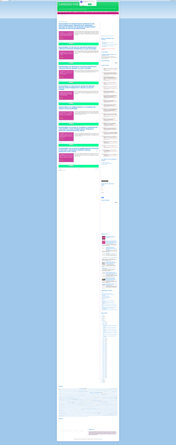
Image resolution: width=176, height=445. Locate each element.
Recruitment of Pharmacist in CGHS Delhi (89, 411)
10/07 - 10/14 (104, 341)
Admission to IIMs (62, 389)
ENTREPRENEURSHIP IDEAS (73, 395)
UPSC (110, 414)
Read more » (60, 41)
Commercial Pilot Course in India (109, 393)
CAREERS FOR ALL (71, 4)
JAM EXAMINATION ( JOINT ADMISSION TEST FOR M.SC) (109, 307)
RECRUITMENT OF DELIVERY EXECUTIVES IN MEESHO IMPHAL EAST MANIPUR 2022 (110, 155)
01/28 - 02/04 (104, 375)
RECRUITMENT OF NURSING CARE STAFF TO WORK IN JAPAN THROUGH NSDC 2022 (110, 142)
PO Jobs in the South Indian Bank (70, 44)
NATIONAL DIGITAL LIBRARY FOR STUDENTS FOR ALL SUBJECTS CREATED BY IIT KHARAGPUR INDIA (109, 91)
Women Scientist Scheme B (77, 416)
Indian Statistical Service (73, 398)
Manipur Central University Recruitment (101, 404)
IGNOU (72, 397)
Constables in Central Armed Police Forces (71, 394)
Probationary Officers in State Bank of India (67, 409)
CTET (95, 394)
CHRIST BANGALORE (63, 393)
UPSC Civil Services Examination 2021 (68, 415)
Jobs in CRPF (113, 399)
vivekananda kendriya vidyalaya (105, 415)
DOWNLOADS (65, 395)
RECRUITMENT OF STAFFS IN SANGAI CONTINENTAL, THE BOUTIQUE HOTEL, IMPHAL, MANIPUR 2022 (110, 101)
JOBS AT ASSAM (113, 398)
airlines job (87, 390)
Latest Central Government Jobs (96, 400)
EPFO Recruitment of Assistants (81, 395)
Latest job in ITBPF (97, 401)
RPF (96, 412)
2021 (103, 317)
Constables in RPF (84, 394)
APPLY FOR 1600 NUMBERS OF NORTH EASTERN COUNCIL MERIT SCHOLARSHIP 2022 (110, 150)
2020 (103, 318)
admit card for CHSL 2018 (88, 389)
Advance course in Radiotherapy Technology (96, 389)
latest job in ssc (70, 402)
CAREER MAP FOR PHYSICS (105, 296)
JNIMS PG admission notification (98, 398)
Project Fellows (78, 409)
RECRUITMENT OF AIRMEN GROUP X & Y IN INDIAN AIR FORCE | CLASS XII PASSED (77, 107)
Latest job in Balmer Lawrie (66, 401)
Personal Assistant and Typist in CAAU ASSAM (71, 408)
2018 (103, 320)
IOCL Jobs (84, 398)
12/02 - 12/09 (104, 324)
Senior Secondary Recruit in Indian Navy (67, 104)
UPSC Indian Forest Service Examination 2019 (78, 415)
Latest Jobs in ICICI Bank (91, 402)
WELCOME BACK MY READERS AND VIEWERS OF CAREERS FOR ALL (110, 87)
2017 (103, 379)
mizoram (77, 405)
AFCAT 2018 (103, 389)
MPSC (79, 405)
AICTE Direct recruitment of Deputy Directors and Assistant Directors (70, 390)
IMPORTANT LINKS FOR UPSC (106, 162)
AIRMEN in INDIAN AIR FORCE (92, 390)
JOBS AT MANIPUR (72, 399)
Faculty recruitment (109, 395)
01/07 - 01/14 (104, 377)
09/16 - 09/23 (104, 344)
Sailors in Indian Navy (72, 83)
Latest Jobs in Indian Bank (97, 402)
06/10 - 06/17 (104, 359)
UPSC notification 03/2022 (86, 415)
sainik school (104, 412)
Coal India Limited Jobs (81, 393)
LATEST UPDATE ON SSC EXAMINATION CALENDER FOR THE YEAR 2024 (110, 83)
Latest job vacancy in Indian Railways (77, 402)
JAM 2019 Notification (91, 398)
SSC (97, 413)
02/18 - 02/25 (104, 372)
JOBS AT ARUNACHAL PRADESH (106, 398)
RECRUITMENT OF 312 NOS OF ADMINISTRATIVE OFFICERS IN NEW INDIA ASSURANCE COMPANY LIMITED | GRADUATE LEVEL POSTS (78, 150)
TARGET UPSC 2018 (104, 164)
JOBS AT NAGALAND (78, 399)
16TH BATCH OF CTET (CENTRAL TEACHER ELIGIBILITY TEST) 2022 (110, 146)
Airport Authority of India (106, 390)
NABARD (86, 405)
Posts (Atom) (63, 170)
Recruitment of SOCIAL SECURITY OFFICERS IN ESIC (101, 411)
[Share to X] (71, 43)
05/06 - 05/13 (104, 362)
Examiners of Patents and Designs (89, 395)
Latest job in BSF (77, 401)
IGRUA (74, 397)
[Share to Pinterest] (73, 43)
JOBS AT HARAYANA (65, 399)
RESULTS (87, 412)
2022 (103, 316)
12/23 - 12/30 (104, 321)
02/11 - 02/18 (104, 373)
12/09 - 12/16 (104, 323)
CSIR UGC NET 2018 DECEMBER (90, 394)
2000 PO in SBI (60, 388)
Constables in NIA (79, 394)
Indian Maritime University (66, 398)
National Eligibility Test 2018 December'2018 (99, 405)
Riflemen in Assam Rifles (92, 412)
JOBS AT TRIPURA (84, 399)
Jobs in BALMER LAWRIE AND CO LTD (95, 399)
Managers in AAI (91, 404)
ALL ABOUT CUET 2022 (112, 390)
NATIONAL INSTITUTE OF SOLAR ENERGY (110, 405)
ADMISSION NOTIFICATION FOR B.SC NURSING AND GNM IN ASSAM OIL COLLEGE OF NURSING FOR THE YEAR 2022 (110, 128)
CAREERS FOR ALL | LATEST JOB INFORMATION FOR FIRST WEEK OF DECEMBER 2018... (110, 237)
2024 (103, 315)
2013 (103, 382)
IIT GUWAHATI (94, 397)
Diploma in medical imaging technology (111, 394)
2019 (103, 319)
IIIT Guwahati (77, 397)
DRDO (68, 395)
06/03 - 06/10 (104, 360)
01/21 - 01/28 (104, 376)
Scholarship (108, 412)
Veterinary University (99, 415)
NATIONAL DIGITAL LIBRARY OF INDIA (107, 293)
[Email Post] (68, 43)
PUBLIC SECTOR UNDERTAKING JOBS (88, 409)
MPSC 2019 (82, 405)
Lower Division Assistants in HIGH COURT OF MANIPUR (70, 404)
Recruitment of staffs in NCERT (110, 411)
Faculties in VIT (104, 395)
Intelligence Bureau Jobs (79, 398)
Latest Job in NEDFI (109, 401)
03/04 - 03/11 (104, 370)
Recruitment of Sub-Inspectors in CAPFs (71, 412)
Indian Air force (113, 397)
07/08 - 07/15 (104, 355)
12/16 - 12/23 (104, 322)
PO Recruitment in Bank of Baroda (89, 408)
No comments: (65, 43)
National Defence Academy (91, 405)
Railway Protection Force (113, 409)
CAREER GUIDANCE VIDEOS (62, 13)
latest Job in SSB (65, 402)
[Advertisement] (81, 18)
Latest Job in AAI (60, 401)
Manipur (95, 404)
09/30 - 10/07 (104, 342)
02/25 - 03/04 (104, 371)
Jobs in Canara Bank (108, 399)
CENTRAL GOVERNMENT (64, 83)
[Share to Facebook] (72, 43)
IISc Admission (81, 397)
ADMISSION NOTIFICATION (113, 388)
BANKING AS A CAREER (105, 298)
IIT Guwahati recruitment (100, 397)
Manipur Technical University (68, 405)
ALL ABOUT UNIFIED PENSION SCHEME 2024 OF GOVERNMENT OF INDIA (110, 69)
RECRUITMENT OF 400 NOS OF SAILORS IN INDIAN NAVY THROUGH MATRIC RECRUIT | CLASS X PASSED (78, 67)
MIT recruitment (73, 405)
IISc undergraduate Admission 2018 (88, 397)
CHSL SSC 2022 (69, 393)
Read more (108, 70)
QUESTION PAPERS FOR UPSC (98, 409)
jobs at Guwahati (60, 399)
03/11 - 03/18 (104, 369)
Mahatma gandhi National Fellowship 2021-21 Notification (83, 404)
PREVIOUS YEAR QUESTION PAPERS (107, 163)
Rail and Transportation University (106, 409)
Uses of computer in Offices (93, 415)
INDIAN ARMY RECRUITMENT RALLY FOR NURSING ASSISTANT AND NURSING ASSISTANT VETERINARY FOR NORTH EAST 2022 (110, 137)
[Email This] (69, 43)
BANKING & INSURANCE (64, 44)
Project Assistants (74, 409)
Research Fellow (83, 412)
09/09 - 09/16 (104, 345)
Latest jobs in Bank (85, 402)
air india (79, 390)
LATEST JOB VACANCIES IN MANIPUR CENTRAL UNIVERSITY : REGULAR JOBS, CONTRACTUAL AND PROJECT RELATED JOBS (110, 73)
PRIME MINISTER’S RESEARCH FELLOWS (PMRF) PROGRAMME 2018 (102, 408)
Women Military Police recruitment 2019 (69, 416)
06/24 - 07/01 (104, 357)
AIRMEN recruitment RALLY (100, 390)
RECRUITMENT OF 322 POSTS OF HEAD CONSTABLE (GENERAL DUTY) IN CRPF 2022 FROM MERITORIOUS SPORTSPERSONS (110, 133)
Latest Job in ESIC (82, 401)
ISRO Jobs (87, 398)
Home (102, 41)
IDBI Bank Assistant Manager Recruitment (65, 397)
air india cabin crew (83, 390)
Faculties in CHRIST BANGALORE (98, 395)
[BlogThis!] (70, 43)
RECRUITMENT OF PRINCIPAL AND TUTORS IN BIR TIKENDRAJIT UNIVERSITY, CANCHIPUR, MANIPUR (111, 285)
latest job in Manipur (103, 401)
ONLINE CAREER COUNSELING (106, 297)
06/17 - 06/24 (104, 358)
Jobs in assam (88, 399)
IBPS (59, 397)
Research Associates (79, 412)
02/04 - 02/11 (104, 374)
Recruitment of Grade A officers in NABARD (67, 411)
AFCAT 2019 (107, 389)
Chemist (59, 393)
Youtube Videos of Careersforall (84, 416)
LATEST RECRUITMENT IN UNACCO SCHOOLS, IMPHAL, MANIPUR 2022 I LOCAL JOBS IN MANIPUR (110, 119)
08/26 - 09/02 (104, 347)
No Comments (105, 70)
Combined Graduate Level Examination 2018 (89, 393)
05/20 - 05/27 (104, 361)
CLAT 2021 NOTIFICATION (74, 393)
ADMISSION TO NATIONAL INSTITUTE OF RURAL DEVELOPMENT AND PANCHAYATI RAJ (74, 389)
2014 (103, 381)
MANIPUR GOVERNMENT (109, 404)
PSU (81, 409)
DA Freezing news (99, 394)
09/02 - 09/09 (104, 346)
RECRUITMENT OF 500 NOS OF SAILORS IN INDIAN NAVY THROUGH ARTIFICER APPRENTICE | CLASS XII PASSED (78, 48)
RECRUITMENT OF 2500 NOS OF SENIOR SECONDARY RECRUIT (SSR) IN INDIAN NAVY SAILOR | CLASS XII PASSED (77, 87)
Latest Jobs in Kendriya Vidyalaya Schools (105, 402)
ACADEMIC (81, 388)
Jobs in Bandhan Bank (103, 399)
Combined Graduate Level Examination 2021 (100, 393)
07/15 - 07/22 (104, 354)
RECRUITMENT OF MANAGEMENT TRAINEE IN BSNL (78, 411)
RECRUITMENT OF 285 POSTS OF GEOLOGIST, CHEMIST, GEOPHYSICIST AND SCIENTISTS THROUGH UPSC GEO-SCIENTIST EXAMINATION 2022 (111, 263)
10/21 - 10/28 (104, 340)
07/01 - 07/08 (104, 356)
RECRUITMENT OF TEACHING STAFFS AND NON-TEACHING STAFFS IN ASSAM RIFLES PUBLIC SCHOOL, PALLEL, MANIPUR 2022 (110, 114)
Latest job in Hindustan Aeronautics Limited (89, 401)
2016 (103, 380)
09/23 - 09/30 (104, 343)
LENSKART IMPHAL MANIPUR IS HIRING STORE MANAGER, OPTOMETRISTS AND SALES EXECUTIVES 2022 (110, 105)
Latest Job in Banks (72, 401)
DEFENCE (68, 83)
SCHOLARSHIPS (112, 412)
